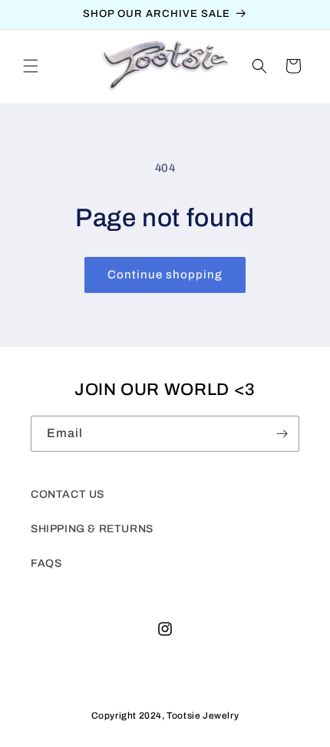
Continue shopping (165, 274)
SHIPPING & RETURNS (92, 529)
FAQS (46, 563)
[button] (31, 66)
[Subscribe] (282, 434)
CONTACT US (67, 494)
